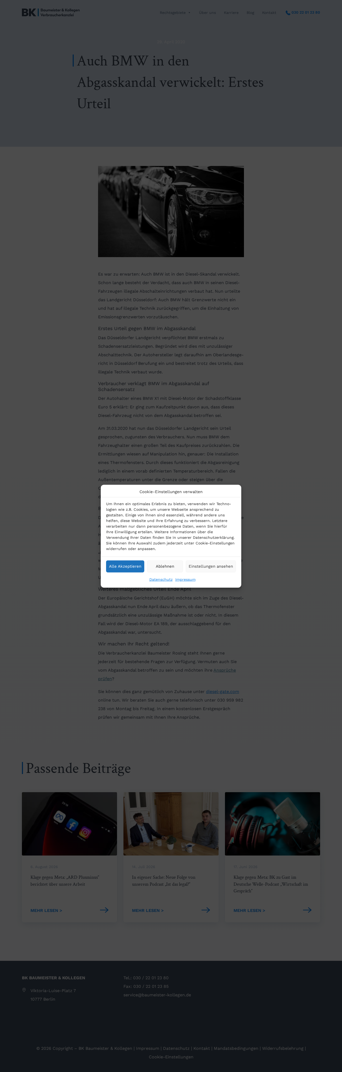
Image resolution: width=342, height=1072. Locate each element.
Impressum (185, 579)
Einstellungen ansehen (211, 566)
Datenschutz (161, 579)
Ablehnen (165, 566)
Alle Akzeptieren (125, 566)
